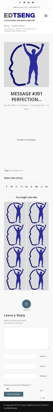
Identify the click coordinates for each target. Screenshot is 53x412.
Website (43, 376)
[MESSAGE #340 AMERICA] (37, 257)
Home (18, 29)
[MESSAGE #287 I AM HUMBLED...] (15, 235)
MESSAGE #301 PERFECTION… (27, 96)
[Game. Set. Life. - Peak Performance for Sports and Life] (15, 279)
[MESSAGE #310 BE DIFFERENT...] (37, 279)
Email (43, 366)
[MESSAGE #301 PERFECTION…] (26, 64)
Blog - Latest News (14, 25)
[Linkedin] (28, 2)
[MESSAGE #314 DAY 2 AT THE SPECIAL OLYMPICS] (37, 235)
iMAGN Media (11, 408)
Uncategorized (28, 29)
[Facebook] (20, 2)
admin (26, 109)
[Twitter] (24, 2)
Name (43, 356)
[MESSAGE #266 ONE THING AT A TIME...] (15, 257)
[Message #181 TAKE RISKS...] (15, 213)
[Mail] (33, 2)
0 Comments (22, 105)
